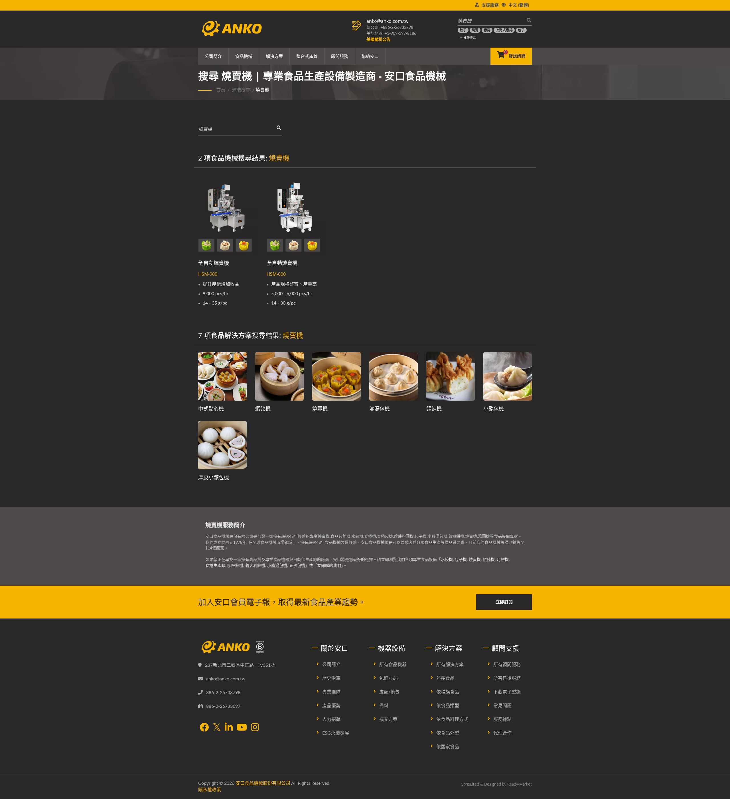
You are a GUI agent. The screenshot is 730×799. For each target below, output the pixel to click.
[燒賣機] (336, 376)
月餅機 (503, 560)
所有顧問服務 (507, 664)
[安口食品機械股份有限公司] (251, 647)
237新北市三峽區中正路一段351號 (240, 665)
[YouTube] (242, 728)
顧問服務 (339, 56)
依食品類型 (447, 705)
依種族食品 (447, 692)
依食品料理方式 (452, 719)
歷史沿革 (331, 678)
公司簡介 (213, 56)
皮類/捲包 (389, 692)
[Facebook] (204, 728)
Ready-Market (519, 784)
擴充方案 (388, 719)
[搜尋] (527, 20)
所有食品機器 (393, 664)
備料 (383, 705)
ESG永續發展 (335, 733)
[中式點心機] (222, 376)
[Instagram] (255, 728)
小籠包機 (493, 408)
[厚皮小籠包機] (222, 445)
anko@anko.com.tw (387, 21)
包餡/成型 (389, 678)
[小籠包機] (507, 376)
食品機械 (243, 56)
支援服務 (490, 5)
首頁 (220, 90)
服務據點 (502, 719)
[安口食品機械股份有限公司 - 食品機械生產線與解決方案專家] (231, 27)
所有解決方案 (450, 664)
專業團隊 (331, 692)
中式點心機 (211, 408)
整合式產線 (307, 56)
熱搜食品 (445, 678)
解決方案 (274, 56)
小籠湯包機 (277, 566)
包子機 (461, 560)
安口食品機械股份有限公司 (263, 783)
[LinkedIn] (229, 728)
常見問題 (502, 705)
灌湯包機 (379, 408)
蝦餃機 (263, 408)
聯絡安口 (370, 56)
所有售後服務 (507, 678)
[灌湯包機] (393, 376)
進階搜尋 (469, 38)
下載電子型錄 (507, 692)
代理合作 (502, 733)
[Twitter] (217, 727)
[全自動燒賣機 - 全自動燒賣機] (228, 215)
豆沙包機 (297, 566)
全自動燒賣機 (213, 262)
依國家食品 (447, 747)
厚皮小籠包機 (213, 477)
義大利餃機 (255, 566)
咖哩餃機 (235, 566)
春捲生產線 (215, 566)
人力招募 (331, 719)
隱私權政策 (209, 790)
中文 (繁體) (518, 5)
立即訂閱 (504, 602)
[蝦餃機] (279, 376)
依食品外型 (447, 733)
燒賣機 (320, 408)
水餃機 (447, 560)
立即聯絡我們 (329, 566)
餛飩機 (434, 408)
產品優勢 (331, 705)
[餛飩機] (450, 376)
